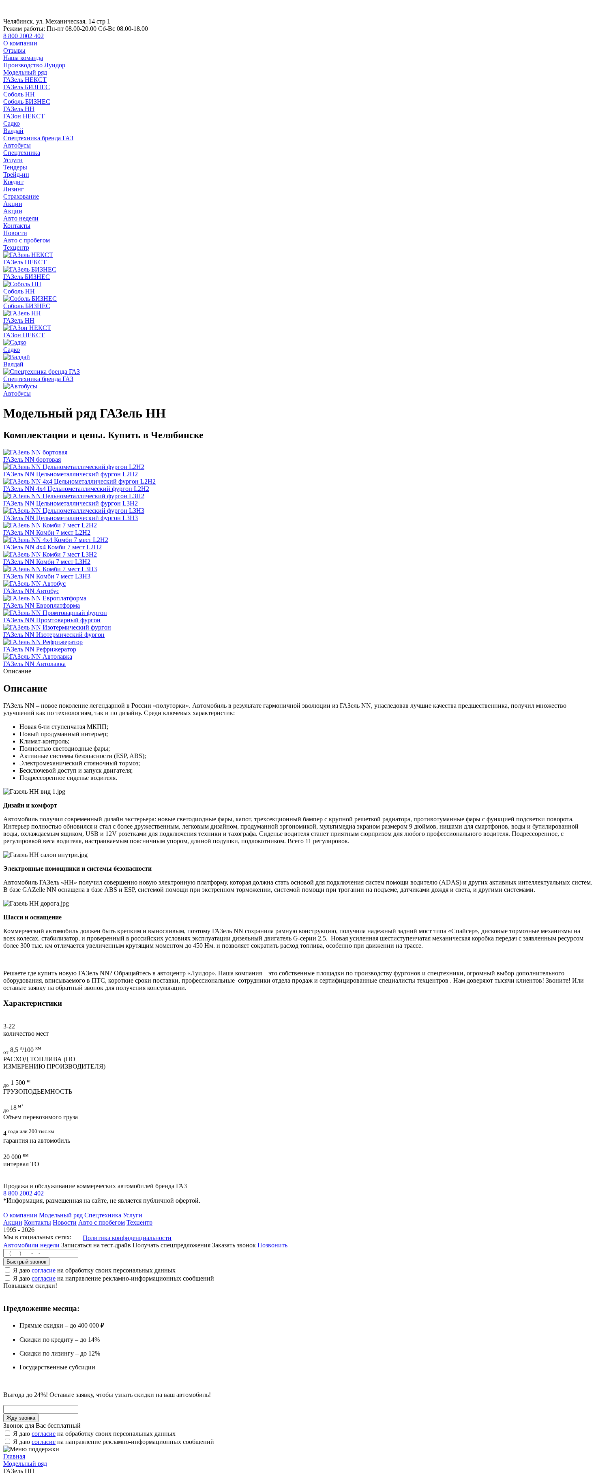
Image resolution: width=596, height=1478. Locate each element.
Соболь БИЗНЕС (26, 101)
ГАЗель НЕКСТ (25, 79)
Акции (12, 203)
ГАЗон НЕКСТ (24, 116)
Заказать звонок (234, 1245)
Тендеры (15, 167)
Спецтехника (21, 152)
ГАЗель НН (18, 108)
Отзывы (14, 50)
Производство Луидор (34, 65)
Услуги (13, 159)
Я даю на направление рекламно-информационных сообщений (113, 1278)
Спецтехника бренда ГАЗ (38, 138)
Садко (11, 123)
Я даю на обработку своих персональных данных (94, 1270)
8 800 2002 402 (23, 35)
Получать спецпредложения (172, 1245)
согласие (44, 1270)
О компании (20, 43)
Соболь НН (19, 94)
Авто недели (21, 218)
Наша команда (23, 57)
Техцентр (16, 247)
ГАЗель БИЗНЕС (26, 87)
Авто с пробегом (26, 240)
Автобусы (17, 145)
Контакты (16, 225)
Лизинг (13, 189)
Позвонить (272, 1245)
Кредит (13, 181)
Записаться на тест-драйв (97, 1245)
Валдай (13, 130)
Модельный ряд (25, 72)
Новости (15, 232)
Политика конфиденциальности (127, 1237)
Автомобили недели (32, 1245)
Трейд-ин (16, 174)
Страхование (21, 196)
